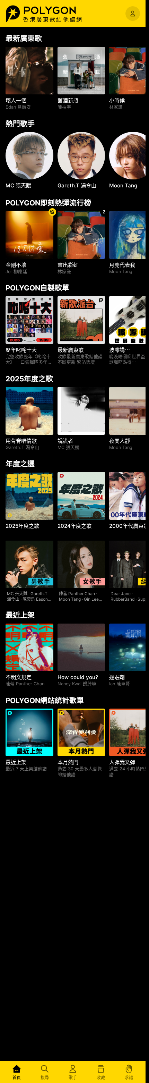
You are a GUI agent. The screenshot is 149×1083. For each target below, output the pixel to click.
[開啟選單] (132, 13)
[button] (57, 10)
